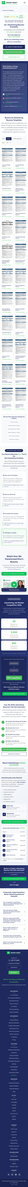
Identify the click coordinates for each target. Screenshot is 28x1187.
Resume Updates (14, 1012)
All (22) (8, 138)
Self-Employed (14, 1067)
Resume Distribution (14, 1023)
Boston (14, 1116)
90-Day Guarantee (14, 1009)
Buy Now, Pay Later (14, 1146)
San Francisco (14, 1113)
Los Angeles (14, 1102)
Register (14, 1163)
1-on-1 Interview (14, 995)
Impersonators (14, 1149)
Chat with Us (14, 967)
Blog (14, 1091)
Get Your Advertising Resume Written (14, 573)
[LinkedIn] (12, 1174)
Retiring (14, 1064)
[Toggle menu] (24, 2)
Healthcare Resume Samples (14, 425)
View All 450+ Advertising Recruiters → (14, 822)
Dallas (14, 1110)
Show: (3, 138)
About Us (14, 1132)
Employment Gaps (14, 1072)
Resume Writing (14, 1020)
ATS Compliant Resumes (14, 998)
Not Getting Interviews (14, 1061)
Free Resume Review (14, 1083)
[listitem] (7, 158)
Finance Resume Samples (14, 435)
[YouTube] (15, 1174)
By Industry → (14, 1075)
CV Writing (14, 1037)
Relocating (14, 1069)
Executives (14, 1052)
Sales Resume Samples (14, 439)
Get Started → (14, 972)
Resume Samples (14, 1086)
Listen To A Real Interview (15, 47)
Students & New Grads (14, 1050)
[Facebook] (8, 1174)
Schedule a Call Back (14, 963)
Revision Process (14, 1003)
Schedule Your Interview (14, 754)
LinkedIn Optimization (14, 1025)
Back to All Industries (8, 10)
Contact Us (14, 1134)
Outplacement (14, 1156)
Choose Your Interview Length (14, 52)
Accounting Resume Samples (14, 429)
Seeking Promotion (14, 1058)
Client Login (14, 1129)
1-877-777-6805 (14, 885)
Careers (14, 1137)
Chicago (14, 1105)
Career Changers (14, 1055)
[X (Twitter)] (19, 1174)
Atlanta (14, 1119)
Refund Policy (14, 1143)
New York (14, 1099)
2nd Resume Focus (14, 1028)
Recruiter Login (14, 1166)
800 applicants (11, 32)
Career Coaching (14, 1034)
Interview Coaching (14, 1031)
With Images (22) (17, 138)
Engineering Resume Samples (14, 432)
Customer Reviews (14, 1088)
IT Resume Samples (14, 422)
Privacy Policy (14, 1140)
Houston (14, 1108)
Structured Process (14, 1001)
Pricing (14, 1040)
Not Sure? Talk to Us (14, 57)
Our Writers (14, 1006)
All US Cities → (14, 1121)
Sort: (3, 142)
